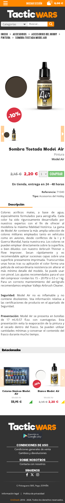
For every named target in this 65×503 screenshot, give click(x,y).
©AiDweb (15, 499)
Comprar (56, 174)
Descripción (16, 204)
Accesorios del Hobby (44, 34)
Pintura (5, 37)
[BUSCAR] (51, 24)
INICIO (4, 34)
